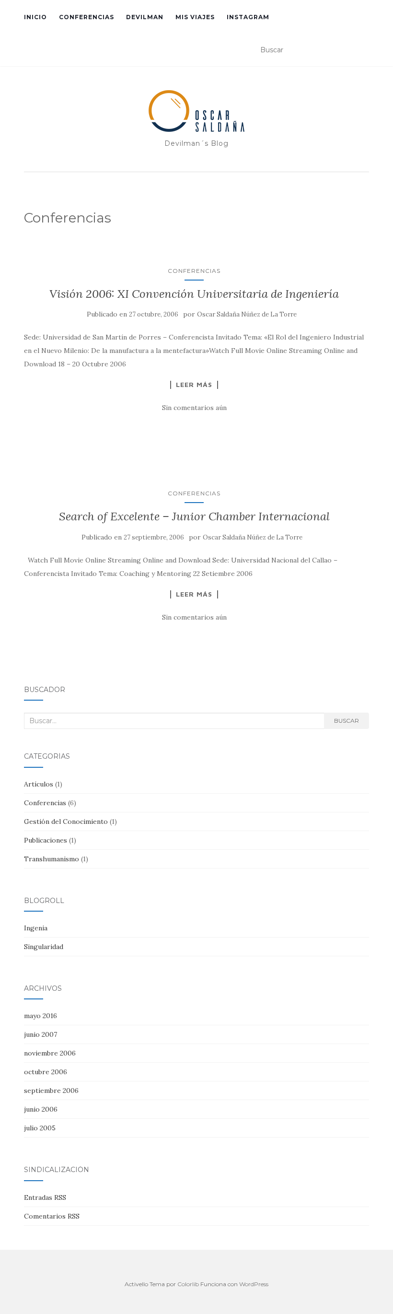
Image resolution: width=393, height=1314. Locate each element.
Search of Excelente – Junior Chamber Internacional (194, 516)
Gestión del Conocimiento (66, 821)
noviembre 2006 (50, 1053)
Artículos (38, 784)
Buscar (346, 720)
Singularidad (43, 946)
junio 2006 (41, 1109)
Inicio (35, 17)
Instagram (248, 17)
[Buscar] (362, 50)
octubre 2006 (45, 1072)
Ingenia (35, 928)
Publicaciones (45, 840)
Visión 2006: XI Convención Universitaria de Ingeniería (194, 293)
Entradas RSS (45, 1197)
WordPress (253, 1284)
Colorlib (188, 1284)
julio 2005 (40, 1128)
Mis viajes (195, 17)
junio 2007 (40, 1034)
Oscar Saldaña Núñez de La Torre (247, 314)
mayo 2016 (40, 1015)
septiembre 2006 (51, 1090)
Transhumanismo (51, 859)
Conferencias (86, 17)
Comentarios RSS (52, 1216)
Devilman (144, 17)
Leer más (194, 384)
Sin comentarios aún (194, 407)
